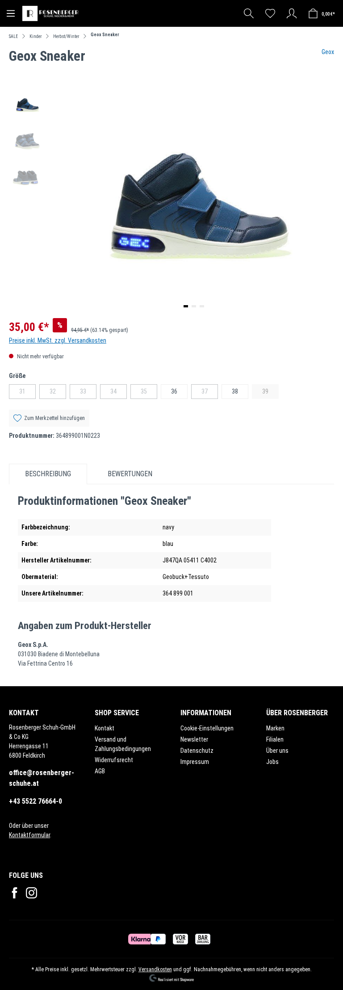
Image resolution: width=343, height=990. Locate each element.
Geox (328, 51)
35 (149, 393)
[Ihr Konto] (291, 13)
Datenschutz (196, 750)
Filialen (275, 739)
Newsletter (194, 739)
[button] (186, 306)
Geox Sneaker (105, 34)
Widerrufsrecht (114, 759)
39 (270, 393)
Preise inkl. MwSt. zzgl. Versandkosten (57, 340)
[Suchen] (248, 13)
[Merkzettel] (270, 13)
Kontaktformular (29, 835)
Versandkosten (155, 969)
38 (235, 391)
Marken (275, 728)
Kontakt (104, 728)
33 (88, 393)
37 (209, 393)
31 (27, 393)
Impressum (194, 761)
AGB (100, 771)
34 (118, 393)
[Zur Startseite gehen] (51, 13)
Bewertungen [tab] (130, 474)
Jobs (272, 761)
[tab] (48, 474)
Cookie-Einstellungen (207, 728)
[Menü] (10, 13)
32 (58, 393)
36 (174, 391)
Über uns (277, 750)
